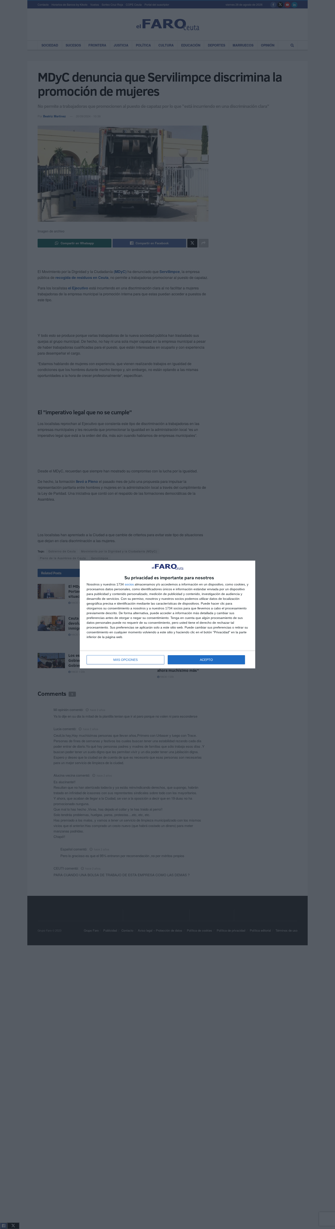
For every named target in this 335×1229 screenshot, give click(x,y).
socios (129, 584)
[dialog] (167, 614)
